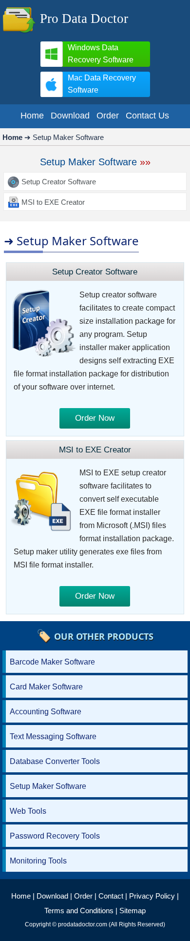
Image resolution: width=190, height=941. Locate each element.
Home (21, 896)
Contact (110, 896)
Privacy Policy (152, 896)
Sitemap (132, 910)
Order (83, 896)
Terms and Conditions (79, 910)
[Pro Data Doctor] (19, 34)
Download (52, 896)
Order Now (94, 418)
